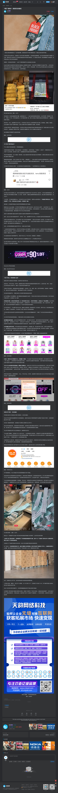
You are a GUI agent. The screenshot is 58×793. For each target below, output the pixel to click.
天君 (7, 10)
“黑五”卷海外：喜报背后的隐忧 (12, 8)
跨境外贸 (21, 1)
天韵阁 (31, 786)
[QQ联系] (56, 786)
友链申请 (23, 784)
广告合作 (31, 784)
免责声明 (27, 784)
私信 (52, 11)
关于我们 (35, 784)
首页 (4, 5)
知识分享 (25, 1)
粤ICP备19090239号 (35, 786)
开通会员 (53, 1)
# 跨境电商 (6, 707)
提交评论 (52, 761)
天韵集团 (29, 789)
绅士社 (26, 789)
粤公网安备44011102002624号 (27, 787)
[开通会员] (56, 783)
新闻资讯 (15, 1)
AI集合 (29, 1)
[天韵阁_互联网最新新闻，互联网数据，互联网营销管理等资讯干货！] (6, 786)
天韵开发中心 (33, 789)
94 (12, 726)
